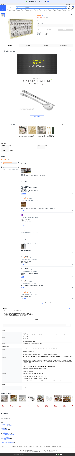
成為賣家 (73, 4)
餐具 (8, 12)
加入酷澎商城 (54, 446)
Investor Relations (8, 446)
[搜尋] (65, 7)
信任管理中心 (25, 446)
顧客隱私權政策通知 (31, 446)
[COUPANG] (21, 451)
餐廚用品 (5, 12)
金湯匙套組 (3, 428)
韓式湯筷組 (15, 12)
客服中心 (70, 4)
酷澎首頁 (2, 12)
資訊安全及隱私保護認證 (47, 446)
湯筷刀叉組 (11, 12)
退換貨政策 (20, 446)
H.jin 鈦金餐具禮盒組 (5, 429)
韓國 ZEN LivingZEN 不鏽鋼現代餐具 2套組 (8, 442)
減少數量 (40, 29)
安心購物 (37, 446)
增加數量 (40, 30)
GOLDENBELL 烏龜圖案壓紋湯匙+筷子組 (7, 425)
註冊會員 (67, 4)
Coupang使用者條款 (15, 446)
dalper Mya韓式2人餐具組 (5, 424)
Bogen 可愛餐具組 (4, 439)
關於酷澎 (3, 446)
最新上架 (25, 160)
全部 (17, 7)
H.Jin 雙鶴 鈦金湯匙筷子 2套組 (6, 433)
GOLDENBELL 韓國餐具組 (5, 437)
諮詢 (69, 308)
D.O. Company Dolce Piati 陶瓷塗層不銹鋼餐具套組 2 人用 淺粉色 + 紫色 (12, 432)
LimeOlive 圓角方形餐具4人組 (6, 438)
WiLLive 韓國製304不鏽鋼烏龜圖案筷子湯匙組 (8, 434)
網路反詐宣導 (59, 446)
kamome (2, 419)
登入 (65, 4)
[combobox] (69, 160)
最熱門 (22, 160)
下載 (47, 1)
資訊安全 (41, 446)
